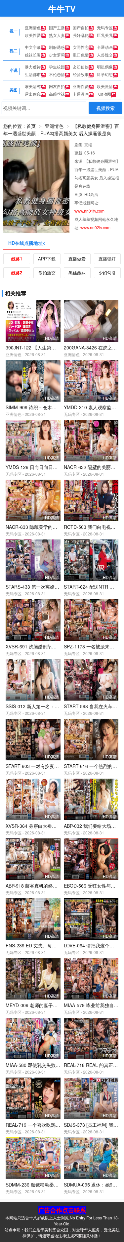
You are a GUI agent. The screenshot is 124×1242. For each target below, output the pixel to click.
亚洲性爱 (81, 86)
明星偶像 (105, 66)
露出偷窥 (33, 94)
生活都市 (33, 74)
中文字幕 (33, 47)
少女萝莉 (57, 54)
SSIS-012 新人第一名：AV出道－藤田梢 (47, 706)
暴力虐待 (33, 66)
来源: (79, 161)
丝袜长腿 (33, 54)
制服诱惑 (57, 47)
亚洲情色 (33, 27)
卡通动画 (105, 47)
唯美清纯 (33, 86)
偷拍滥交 (47, 272)
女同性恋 (81, 47)
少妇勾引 (107, 272)
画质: (79, 194)
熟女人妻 (57, 35)
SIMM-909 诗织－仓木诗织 (33, 407)
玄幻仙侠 (81, 66)
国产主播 (57, 27)
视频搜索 (105, 108)
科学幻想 (105, 74)
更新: (79, 152)
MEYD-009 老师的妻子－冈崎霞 (38, 1005)
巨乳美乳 (105, 35)
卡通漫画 (81, 94)
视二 (14, 50)
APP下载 (47, 258)
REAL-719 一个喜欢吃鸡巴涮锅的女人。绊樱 (51, 1124)
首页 (31, 126)
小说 (14, 70)
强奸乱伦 (81, 35)
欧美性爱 (33, 35)
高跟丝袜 (57, 94)
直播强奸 (107, 258)
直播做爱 (77, 258)
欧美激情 (105, 86)
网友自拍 (57, 86)
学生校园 (57, 66)
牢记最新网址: (86, 202)
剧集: (79, 144)
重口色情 (81, 54)
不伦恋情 (57, 74)
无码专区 (105, 27)
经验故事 (81, 74)
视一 (14, 31)
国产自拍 (81, 27)
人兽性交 (105, 54)
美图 (14, 90)
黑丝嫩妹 (77, 272)
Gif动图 (104, 94)
